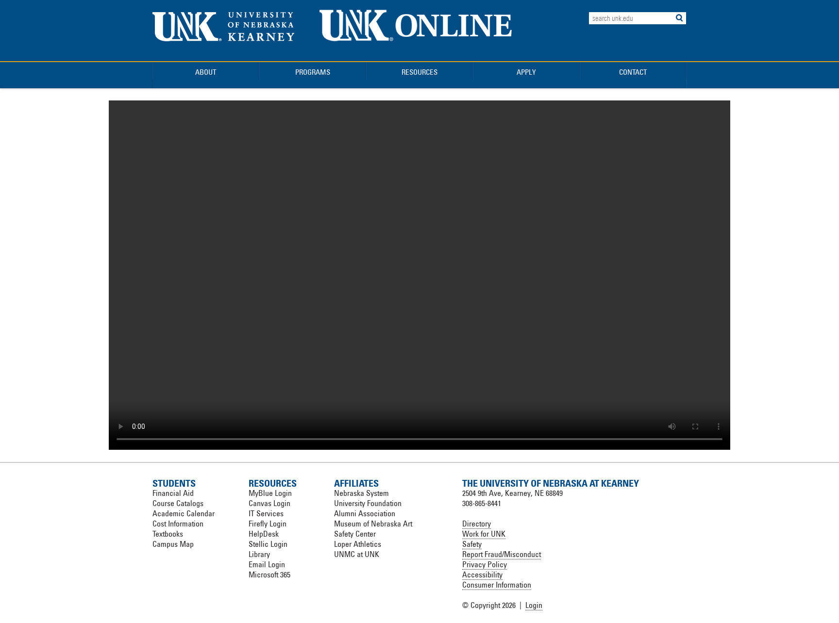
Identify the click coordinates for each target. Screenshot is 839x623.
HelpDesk (264, 534)
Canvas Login (269, 503)
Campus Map (173, 544)
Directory (476, 523)
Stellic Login (268, 544)
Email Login (267, 564)
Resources (419, 71)
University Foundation (368, 503)
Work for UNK (483, 534)
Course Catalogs (177, 503)
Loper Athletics (357, 544)
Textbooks (167, 534)
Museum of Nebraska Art (373, 523)
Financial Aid (173, 493)
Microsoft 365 (269, 574)
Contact (633, 71)
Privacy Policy (484, 564)
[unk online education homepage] (416, 49)
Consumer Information (496, 585)
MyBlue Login (270, 493)
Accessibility (482, 574)
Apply (526, 71)
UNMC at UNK (356, 554)
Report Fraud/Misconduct (501, 554)
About (206, 71)
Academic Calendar (183, 513)
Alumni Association (364, 513)
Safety (472, 544)
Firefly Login (267, 523)
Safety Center (355, 534)
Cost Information (177, 523)
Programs (312, 71)
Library (259, 554)
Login (533, 605)
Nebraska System (361, 493)
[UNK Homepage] (223, 38)
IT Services (266, 513)
